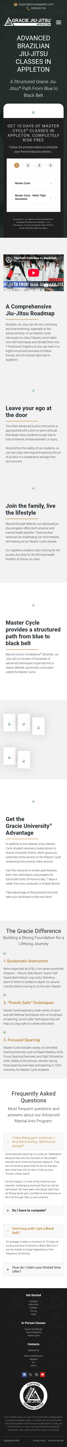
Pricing (33, 1311)
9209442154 (38, 8)
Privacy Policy (39, 1440)
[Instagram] (36, 1374)
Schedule (33, 1301)
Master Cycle (33, 1335)
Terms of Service (56, 1440)
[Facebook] (24, 1374)
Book (33, 1314)
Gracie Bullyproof (33, 1332)
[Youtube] (42, 1374)
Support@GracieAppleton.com (36, 4)
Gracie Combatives (33, 1329)
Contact (33, 1307)
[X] (30, 1374)
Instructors (33, 1304)
